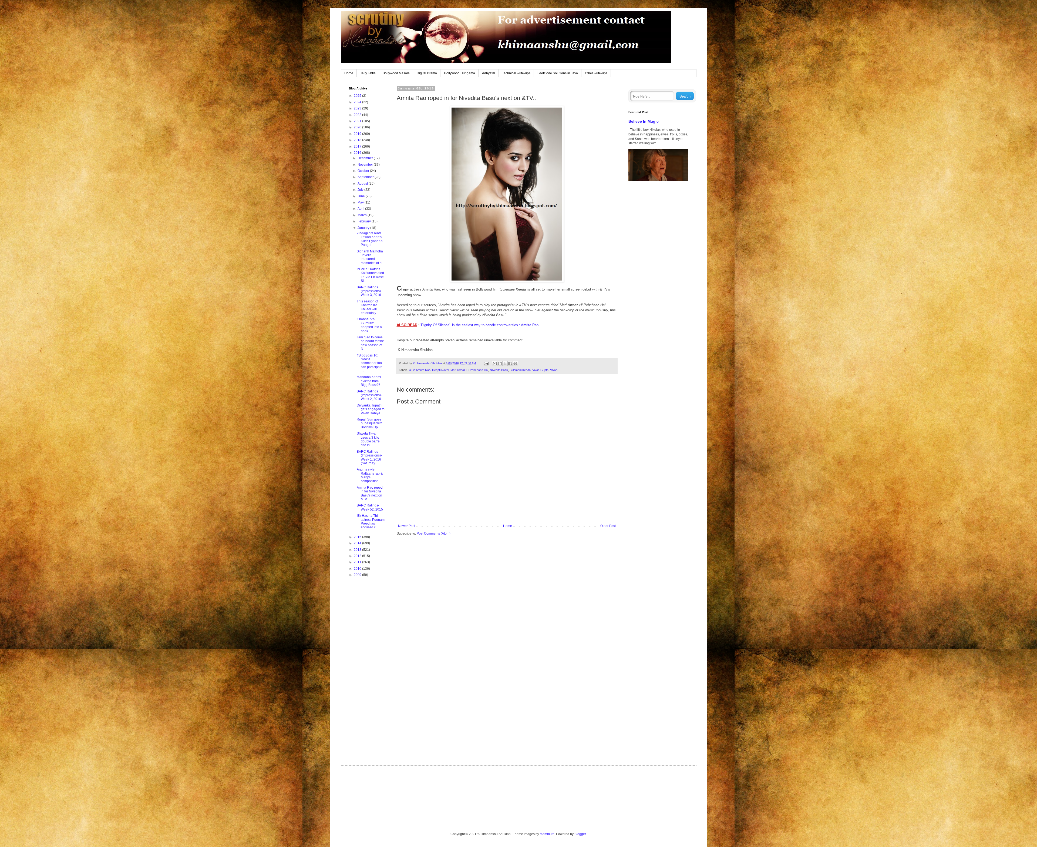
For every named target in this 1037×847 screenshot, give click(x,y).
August (363, 183)
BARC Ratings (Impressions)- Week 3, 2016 (369, 291)
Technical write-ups (516, 73)
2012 (358, 556)
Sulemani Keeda (520, 370)
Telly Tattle (368, 73)
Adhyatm (488, 73)
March (363, 215)
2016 (358, 153)
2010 (358, 569)
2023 (358, 108)
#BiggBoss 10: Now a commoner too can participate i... (369, 363)
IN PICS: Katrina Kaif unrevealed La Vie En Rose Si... (370, 275)
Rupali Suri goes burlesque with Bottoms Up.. (369, 423)
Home (348, 73)
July (361, 190)
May (361, 202)
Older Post (608, 526)
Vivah (553, 370)
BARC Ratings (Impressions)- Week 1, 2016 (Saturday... (369, 457)
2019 (358, 134)
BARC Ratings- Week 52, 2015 (370, 507)
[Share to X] (505, 363)
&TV (412, 370)
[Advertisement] (367, 667)
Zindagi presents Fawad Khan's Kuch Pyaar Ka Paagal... (370, 239)
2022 (358, 115)
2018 (358, 140)
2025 (358, 96)
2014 (358, 543)
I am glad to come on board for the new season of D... (370, 343)
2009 (358, 575)
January (364, 228)
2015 (358, 537)
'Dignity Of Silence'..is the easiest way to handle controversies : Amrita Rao (479, 325)
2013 (358, 550)
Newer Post (406, 526)
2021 (358, 121)
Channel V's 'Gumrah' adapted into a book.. (369, 325)
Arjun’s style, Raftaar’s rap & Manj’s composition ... (370, 475)
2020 (358, 127)
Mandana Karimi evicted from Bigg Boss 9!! (369, 381)
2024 (358, 102)
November (366, 164)
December (366, 158)
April (361, 209)
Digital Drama (427, 73)
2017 (358, 146)
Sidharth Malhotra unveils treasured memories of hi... (371, 257)
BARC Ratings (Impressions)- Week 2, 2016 (369, 395)
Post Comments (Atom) (433, 533)
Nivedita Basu (499, 370)
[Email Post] (485, 363)
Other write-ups (596, 73)
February (365, 221)
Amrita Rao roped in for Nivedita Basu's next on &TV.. (370, 493)
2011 (358, 562)
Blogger (580, 834)
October (364, 171)
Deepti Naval (440, 370)
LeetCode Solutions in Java (557, 73)
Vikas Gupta (540, 370)
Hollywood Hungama (459, 73)
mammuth (547, 834)
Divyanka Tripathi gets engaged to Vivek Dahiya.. (371, 409)
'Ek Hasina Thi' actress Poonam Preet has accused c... (371, 521)
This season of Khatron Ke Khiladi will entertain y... (367, 307)
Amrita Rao (423, 370)
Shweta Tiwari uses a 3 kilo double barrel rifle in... (369, 439)
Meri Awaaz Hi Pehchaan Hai (469, 370)
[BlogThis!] (500, 363)
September (366, 177)
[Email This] (494, 363)
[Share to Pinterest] (515, 363)
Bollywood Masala (396, 73)
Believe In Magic (643, 121)
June (362, 196)
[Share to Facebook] (510, 363)
